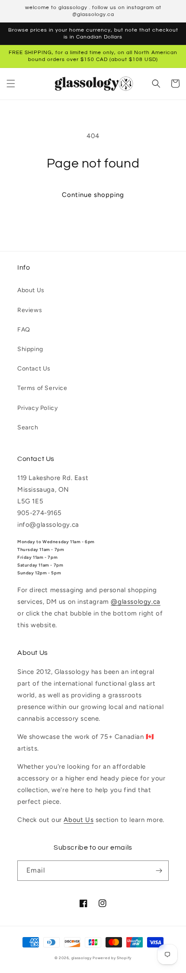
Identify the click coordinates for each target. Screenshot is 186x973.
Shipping (30, 349)
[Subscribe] (158, 870)
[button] (10, 83)
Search (27, 427)
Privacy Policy (37, 408)
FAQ (23, 329)
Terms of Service (42, 388)
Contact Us (34, 368)
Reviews (29, 310)
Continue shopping (93, 195)
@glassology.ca (135, 602)
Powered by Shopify (112, 958)
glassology (81, 958)
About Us (31, 290)
